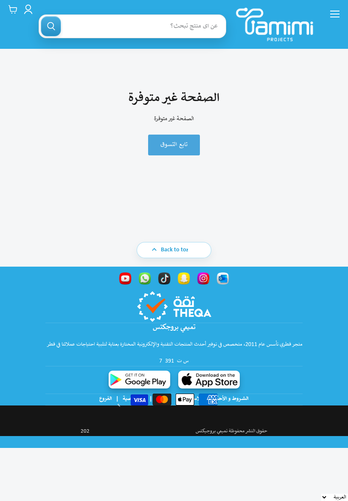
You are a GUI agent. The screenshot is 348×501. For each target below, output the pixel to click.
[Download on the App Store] (209, 379)
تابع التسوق (173, 144)
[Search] (51, 26)
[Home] (274, 24)
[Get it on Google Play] (139, 379)
